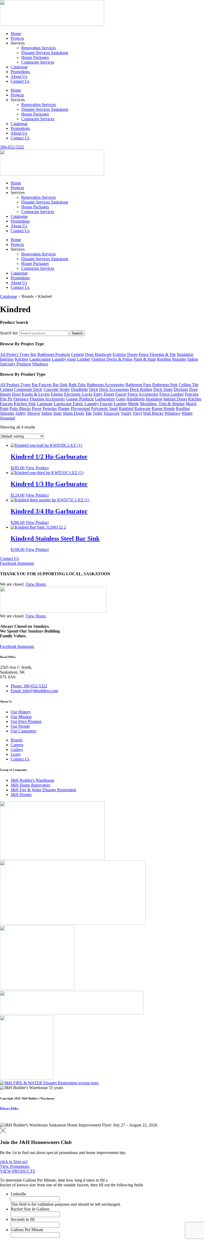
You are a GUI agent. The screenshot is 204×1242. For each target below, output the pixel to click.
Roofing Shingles (171, 359)
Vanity (126, 413)
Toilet (97, 413)
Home (16, 33)
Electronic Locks (78, 394)
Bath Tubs (77, 384)
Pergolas (49, 408)
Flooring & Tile (163, 354)
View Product (37, 468)
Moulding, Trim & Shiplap (162, 403)
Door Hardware (98, 354)
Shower (33, 413)
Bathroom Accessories (105, 384)
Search (77, 333)
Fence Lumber (171, 394)
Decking (181, 389)
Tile (88, 413)
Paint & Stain (145, 359)
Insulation (185, 354)
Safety (20, 413)
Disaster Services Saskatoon (44, 52)
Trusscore (111, 413)
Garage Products (80, 399)
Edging (57, 394)
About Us (19, 76)
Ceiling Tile (188, 384)
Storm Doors (73, 413)
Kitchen (21, 359)
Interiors (7, 359)
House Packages (35, 57)
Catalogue (19, 67)
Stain (57, 413)
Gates (120, 399)
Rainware (142, 408)
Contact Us (20, 81)
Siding (192, 359)
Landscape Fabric (68, 403)
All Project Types (14, 354)
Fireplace (21, 399)
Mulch (191, 403)
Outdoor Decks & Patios (112, 359)
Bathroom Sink (165, 384)
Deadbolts (79, 389)
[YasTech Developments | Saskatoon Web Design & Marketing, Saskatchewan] (5, 1120)
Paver (36, 408)
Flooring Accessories (47, 399)
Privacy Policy (9, 1108)
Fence (144, 354)
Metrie (133, 403)
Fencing (191, 394)
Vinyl (137, 413)
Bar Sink (60, 384)
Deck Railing (141, 389)
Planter (64, 408)
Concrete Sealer (56, 389)
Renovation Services (38, 48)
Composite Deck (28, 389)
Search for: (9, 333)
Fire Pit (6, 399)
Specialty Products (15, 364)
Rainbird (126, 408)
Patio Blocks (20, 408)
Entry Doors (104, 394)
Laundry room (64, 359)
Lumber (83, 359)
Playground (80, 408)
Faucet (120, 394)
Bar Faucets (42, 384)
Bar (33, 354)
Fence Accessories (143, 394)
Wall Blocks (153, 413)
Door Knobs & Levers (31, 394)
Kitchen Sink (25, 403)
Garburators (105, 399)
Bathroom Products (53, 354)
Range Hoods (163, 408)
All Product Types (15, 384)
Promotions (20, 71)
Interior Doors (175, 399)
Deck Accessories (114, 389)
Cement (77, 354)
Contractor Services (37, 62)
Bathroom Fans (138, 384)
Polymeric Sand (104, 408)
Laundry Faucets (98, 403)
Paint (4, 408)
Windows (40, 364)
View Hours (36, 584)
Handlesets (135, 399)
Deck (93, 389)
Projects (17, 38)
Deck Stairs (163, 389)
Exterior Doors (125, 354)
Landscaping (40, 359)
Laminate (45, 403)
